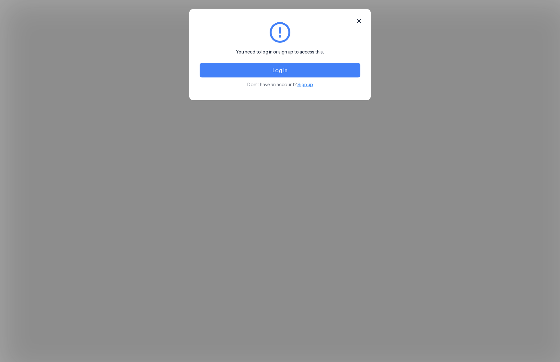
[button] (359, 21)
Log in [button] (280, 70)
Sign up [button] (305, 84)
